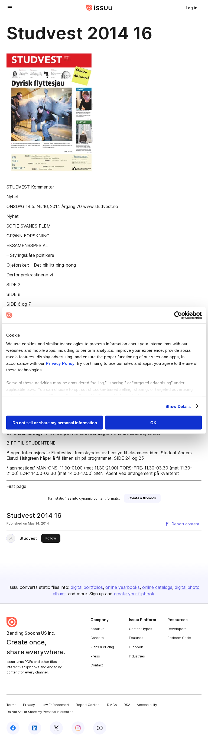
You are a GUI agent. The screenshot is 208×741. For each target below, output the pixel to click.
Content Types (140, 629)
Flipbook (136, 647)
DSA (126, 705)
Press (95, 656)
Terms (11, 705)
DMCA (112, 705)
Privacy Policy (60, 363)
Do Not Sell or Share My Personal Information (39, 712)
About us (97, 629)
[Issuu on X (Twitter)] (56, 727)
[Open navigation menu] (9, 7)
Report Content (88, 705)
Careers (97, 638)
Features (136, 638)
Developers (177, 629)
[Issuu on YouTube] (99, 727)
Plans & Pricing (102, 647)
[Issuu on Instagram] (78, 727)
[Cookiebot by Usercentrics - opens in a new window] (178, 315)
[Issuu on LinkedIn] (34, 727)
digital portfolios (87, 587)
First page (16, 486)
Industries (137, 656)
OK (153, 422)
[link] (191, 7)
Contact (96, 665)
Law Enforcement (55, 705)
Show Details (178, 406)
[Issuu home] (99, 8)
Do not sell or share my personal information (54, 422)
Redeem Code (179, 638)
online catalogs (157, 587)
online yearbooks (122, 587)
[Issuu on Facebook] (13, 727)
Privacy (29, 705)
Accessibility (147, 705)
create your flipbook (134, 593)
